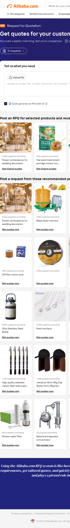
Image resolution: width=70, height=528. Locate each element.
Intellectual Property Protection (50, 513)
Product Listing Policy (22, 513)
